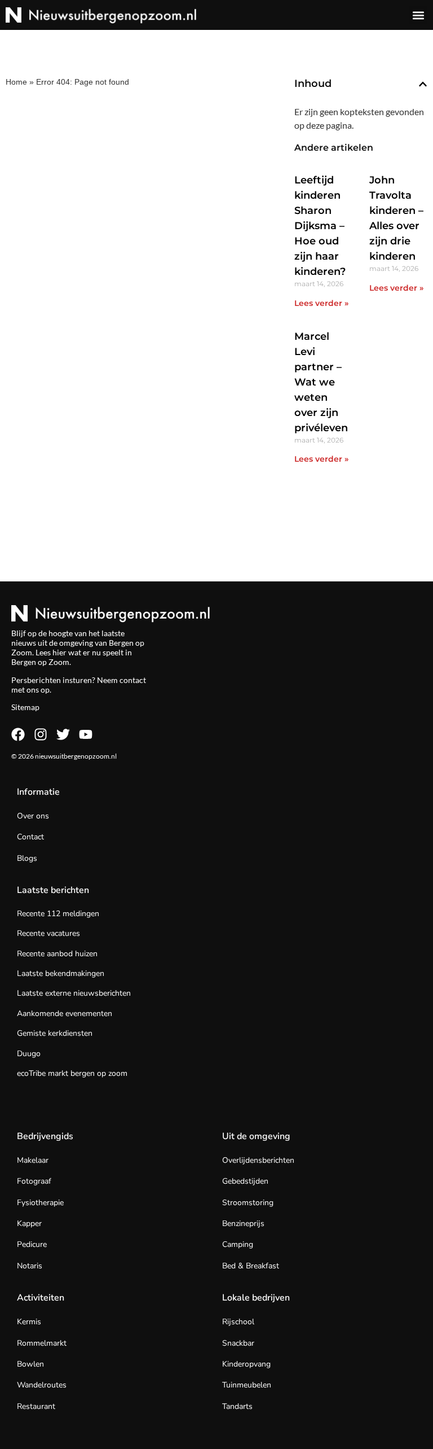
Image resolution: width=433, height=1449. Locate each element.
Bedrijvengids (45, 1136)
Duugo (29, 1053)
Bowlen (30, 1364)
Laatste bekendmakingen (60, 973)
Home (16, 81)
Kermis (29, 1321)
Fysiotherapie (40, 1202)
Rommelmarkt (42, 1343)
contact (133, 680)
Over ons (33, 816)
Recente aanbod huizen (57, 953)
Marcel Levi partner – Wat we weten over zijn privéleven (321, 382)
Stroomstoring (247, 1202)
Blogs (27, 858)
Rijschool (238, 1321)
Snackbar (238, 1343)
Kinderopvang (246, 1364)
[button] (418, 15)
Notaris (29, 1265)
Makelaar (32, 1160)
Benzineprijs (243, 1223)
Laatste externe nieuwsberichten (74, 993)
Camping (237, 1244)
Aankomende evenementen (64, 1013)
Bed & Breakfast (250, 1265)
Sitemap (25, 707)
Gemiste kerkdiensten (54, 1033)
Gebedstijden (245, 1181)
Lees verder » (321, 303)
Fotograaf (34, 1181)
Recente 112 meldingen (58, 913)
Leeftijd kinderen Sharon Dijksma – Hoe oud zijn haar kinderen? (320, 226)
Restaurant (36, 1406)
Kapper (29, 1223)
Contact (30, 836)
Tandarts (237, 1406)
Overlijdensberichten (258, 1160)
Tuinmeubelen (246, 1385)
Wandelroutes (42, 1385)
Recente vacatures (48, 933)
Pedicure (32, 1244)
